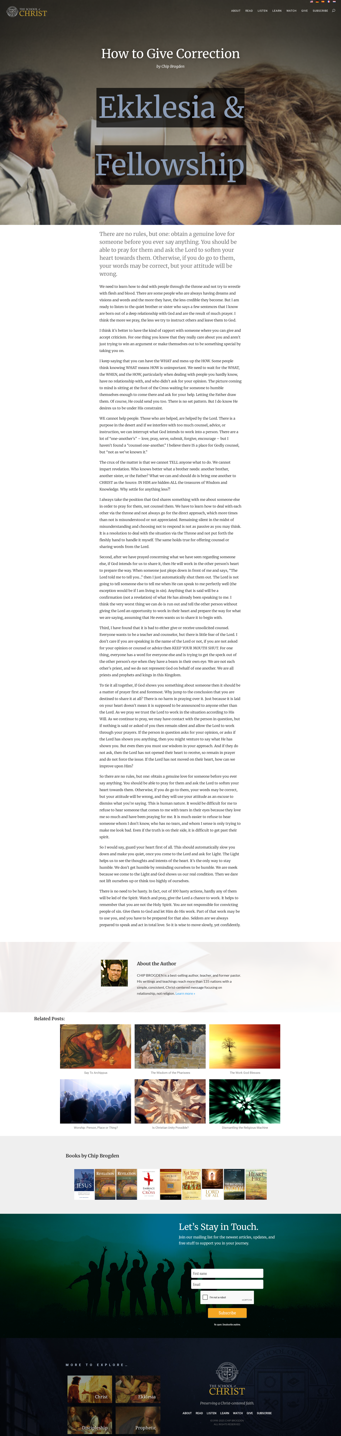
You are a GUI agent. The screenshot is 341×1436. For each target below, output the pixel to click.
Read (249, 11)
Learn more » (185, 993)
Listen (263, 11)
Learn (277, 11)
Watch (291, 11)
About (236, 11)
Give (304, 11)
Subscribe (320, 11)
